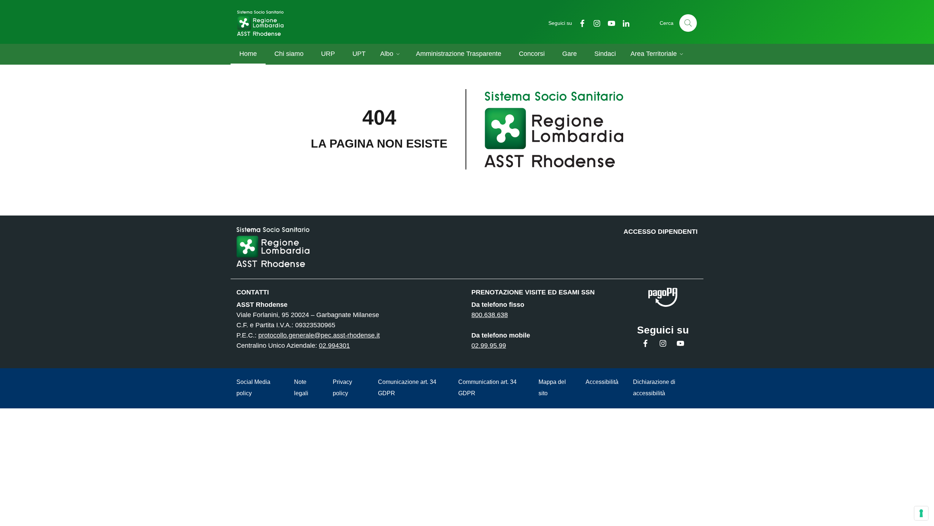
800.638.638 (489, 315)
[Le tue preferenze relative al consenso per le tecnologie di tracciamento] (921, 513)
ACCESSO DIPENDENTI (661, 231)
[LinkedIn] (623, 23)
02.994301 (334, 345)
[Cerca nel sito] (688, 23)
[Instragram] (594, 23)
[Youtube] (608, 23)
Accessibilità (602, 382)
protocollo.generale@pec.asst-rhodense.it (319, 335)
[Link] (663, 297)
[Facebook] (579, 23)
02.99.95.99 (488, 345)
